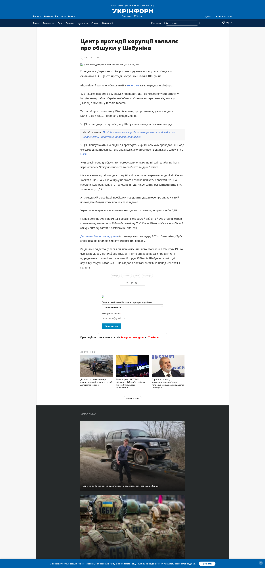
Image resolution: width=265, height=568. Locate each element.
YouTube (153, 337)
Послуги (37, 16)
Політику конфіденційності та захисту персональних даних (166, 563)
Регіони (70, 23)
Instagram (138, 337)
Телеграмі (133, 85)
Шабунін (126, 276)
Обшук (115, 276)
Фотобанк (48, 16)
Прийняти (207, 563)
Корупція (147, 276)
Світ (60, 23)
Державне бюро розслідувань (99, 236)
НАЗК (83, 154)
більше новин (132, 399)
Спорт (94, 23)
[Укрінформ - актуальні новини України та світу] (132, 10)
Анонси (71, 16)
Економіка (48, 23)
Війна (36, 23)
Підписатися (111, 326)
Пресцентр (60, 16)
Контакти (156, 23)
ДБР (137, 276)
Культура (83, 23)
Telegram (126, 337)
